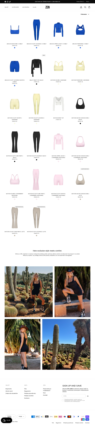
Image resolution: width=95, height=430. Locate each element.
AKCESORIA (25, 7)
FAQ (25, 389)
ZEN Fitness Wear (13, 421)
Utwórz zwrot (9, 391)
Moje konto (9, 389)
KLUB (34, 7)
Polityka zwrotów (28, 395)
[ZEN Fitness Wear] (47, 7)
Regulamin (27, 391)
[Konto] (80, 7)
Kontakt (45, 395)
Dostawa (26, 398)
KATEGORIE (15, 7)
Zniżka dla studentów (12, 393)
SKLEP (6, 7)
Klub (44, 393)
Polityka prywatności (30, 393)
